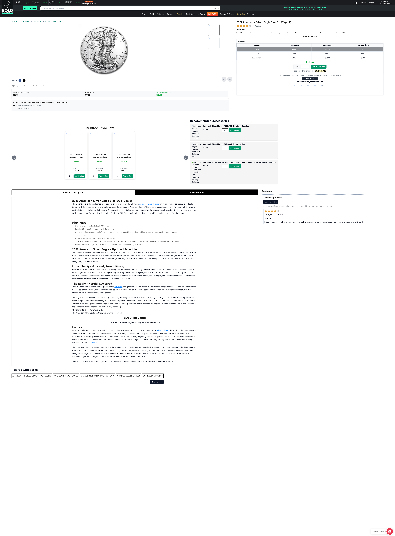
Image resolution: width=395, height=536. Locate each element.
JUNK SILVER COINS (153, 376)
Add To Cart (234, 130)
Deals (202, 14)
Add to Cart (319, 66)
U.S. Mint (118, 286)
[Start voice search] (215, 8)
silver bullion (162, 330)
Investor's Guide (227, 14)
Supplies (241, 14)
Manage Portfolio (89, 3)
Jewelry (180, 14)
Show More (155, 382)
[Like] (224, 79)
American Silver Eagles (149, 204)
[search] (218, 8)
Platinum (160, 14)
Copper (170, 14)
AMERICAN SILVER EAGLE (66, 376)
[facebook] (20, 80)
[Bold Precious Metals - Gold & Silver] (7, 7)
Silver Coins (37, 21)
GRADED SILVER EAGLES (128, 376)
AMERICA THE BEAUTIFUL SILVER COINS (31, 376)
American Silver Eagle (53, 21)
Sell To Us (212, 14)
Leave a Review (271, 202)
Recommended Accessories (209, 121)
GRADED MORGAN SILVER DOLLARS (97, 376)
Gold (152, 14)
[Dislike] (229, 79)
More (252, 14)
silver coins (92, 342)
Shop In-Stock (30, 8)
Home (14, 21)
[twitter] (24, 80)
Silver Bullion (25, 21)
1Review (257, 26)
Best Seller (190, 14)
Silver (144, 14)
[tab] (73, 192)
